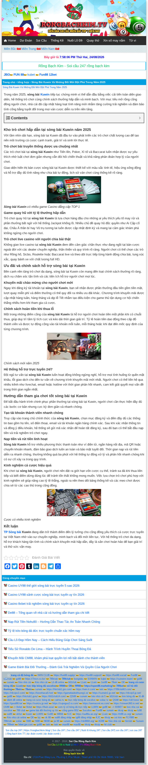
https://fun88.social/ (116, 675)
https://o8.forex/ (131, 700)
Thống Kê (57, 40)
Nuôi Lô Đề (75, 40)
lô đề (141, 696)
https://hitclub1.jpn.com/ (59, 689)
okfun (19, 714)
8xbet (19, 707)
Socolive (87, 710)
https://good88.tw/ (13, 703)
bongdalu (78, 678)
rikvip (120, 710)
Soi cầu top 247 (14, 730)
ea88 (9, 714)
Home (11, 40)
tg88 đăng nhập (84, 717)
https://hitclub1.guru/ (27, 696)
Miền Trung (29, 48)
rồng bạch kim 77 (16, 733)
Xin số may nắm (114, 40)
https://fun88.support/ (90, 675)
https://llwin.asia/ (45, 707)
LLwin (84, 682)
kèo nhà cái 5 (99, 696)
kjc (39, 717)
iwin (101, 689)
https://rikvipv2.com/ (14, 693)
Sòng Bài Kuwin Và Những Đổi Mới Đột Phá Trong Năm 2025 (35, 87)
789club (54, 678)
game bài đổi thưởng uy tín (43, 710)
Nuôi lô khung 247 (90, 730)
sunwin (10, 682)
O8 (123, 682)
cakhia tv (59, 700)
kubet (31, 74)
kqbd (103, 678)
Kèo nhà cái (24, 682)
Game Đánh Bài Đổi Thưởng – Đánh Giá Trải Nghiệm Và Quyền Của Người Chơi (62, 667)
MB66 (60, 714)
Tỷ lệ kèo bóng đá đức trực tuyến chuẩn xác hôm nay (44, 631)
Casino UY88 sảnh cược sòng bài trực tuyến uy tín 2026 (46, 594)
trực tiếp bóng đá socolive (81, 700)
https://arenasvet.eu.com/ (96, 703)
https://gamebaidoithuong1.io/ (72, 693)
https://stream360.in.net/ (126, 703)
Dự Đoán (26, 40)
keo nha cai (133, 707)
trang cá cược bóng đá (38, 700)
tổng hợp (23, 82)
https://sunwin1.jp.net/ (104, 693)
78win (114, 682)
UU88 (6, 707)
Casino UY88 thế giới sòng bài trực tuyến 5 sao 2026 (43, 585)
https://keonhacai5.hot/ (41, 693)
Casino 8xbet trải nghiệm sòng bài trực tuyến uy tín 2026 (46, 603)
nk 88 (48, 717)
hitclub (128, 721)
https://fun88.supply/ (64, 675)
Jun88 (104, 682)
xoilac (19, 721)
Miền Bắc (10, 48)
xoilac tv (104, 700)
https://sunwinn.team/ (121, 678)
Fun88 (134, 675)
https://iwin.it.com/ (85, 689)
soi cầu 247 (122, 730)
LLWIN (94, 707)
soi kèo (118, 717)
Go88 (50, 714)
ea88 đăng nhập (63, 717)
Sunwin (140, 721)
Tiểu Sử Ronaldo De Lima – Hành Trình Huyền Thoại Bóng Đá (49, 649)
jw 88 (56, 721)
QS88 (73, 696)
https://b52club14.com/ (54, 696)
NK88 (47, 721)
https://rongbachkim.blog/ (37, 730)
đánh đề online (14, 700)
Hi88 (28, 721)
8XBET (119, 707)
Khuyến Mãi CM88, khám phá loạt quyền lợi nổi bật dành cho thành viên (56, 658)
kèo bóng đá (128, 696)
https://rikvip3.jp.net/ (130, 693)
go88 (18, 678)
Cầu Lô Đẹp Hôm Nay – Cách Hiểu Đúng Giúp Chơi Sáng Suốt (50, 640)
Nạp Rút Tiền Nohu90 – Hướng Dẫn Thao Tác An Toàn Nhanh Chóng (54, 621)
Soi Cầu (41, 40)
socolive (8, 710)
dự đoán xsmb (34, 733)
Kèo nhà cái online (16, 717)
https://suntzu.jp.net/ (37, 703)
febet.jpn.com (25, 724)
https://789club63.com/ (120, 689)
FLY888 (130, 717)
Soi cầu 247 (59, 730)
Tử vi (132, 40)
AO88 (101, 721)
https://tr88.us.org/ (121, 714)
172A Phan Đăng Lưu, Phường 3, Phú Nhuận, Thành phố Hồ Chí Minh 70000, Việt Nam (78, 757)
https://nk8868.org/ (84, 721)
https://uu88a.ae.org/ (87, 714)
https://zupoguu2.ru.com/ (65, 703)
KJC (69, 714)
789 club (20, 710)
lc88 (139, 710)
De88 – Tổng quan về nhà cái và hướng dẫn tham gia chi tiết (48, 612)
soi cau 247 (136, 730)
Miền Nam (48, 48)
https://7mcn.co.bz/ (35, 678)
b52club (8, 678)
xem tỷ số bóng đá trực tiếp (72, 707)
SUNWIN (92, 678)
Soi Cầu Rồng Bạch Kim (82, 741)
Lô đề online (58, 682)
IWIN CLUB (44, 675)
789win (10, 724)
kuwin (29, 714)
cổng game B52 (70, 710)
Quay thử (93, 40)
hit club (108, 724)
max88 (65, 724)
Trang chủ (9, 82)
